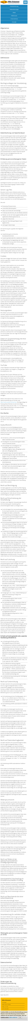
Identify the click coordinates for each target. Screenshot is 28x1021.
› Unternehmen (14, 19)
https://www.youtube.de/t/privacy (9, 402)
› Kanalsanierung (14, 6)
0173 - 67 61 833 (5, 1008)
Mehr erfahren (13, 1017)
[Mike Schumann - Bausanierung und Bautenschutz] (10, 1)
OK (20, 1017)
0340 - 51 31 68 (5, 1006)
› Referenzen (14, 15)
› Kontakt (14, 22)
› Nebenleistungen (14, 9)
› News (14, 12)
